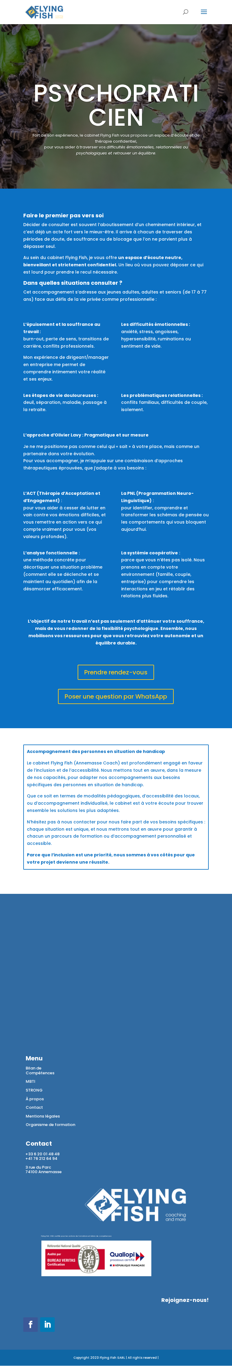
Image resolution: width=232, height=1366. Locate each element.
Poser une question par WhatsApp (116, 696)
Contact (34, 1107)
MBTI (30, 1081)
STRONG (34, 1090)
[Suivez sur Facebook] (30, 1324)
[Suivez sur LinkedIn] (47, 1324)
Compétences (40, 1073)
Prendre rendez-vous (115, 672)
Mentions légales (43, 1116)
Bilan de (33, 1068)
